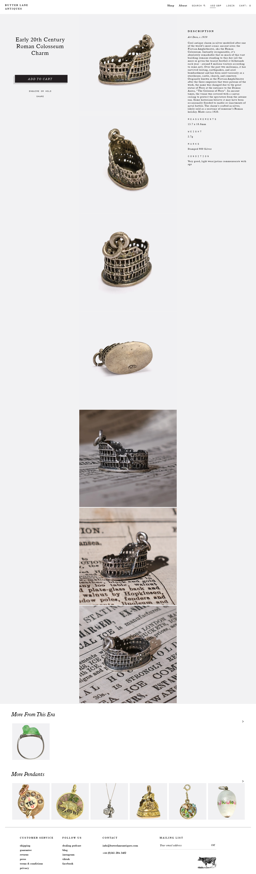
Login (230, 5)
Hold (48, 91)
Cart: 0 (245, 5)
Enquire (34, 91)
